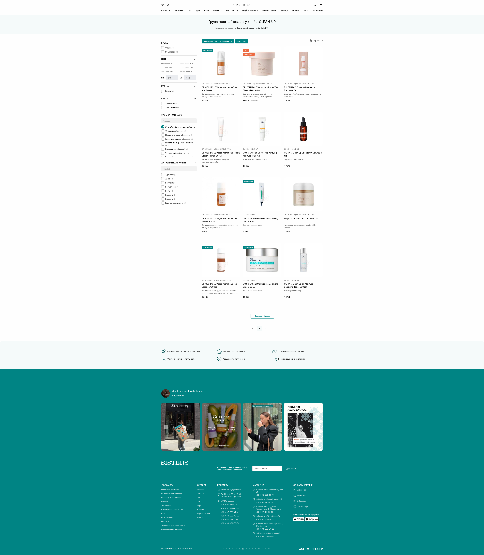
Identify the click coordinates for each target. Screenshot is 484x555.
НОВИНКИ (217, 10)
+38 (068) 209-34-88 (265, 529)
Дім (198, 501)
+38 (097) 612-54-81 (229, 504)
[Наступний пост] (318, 427)
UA (162, 5)
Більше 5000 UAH (186, 71)
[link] (321, 5)
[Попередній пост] (166, 427)
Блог (163, 513)
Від (162, 78)
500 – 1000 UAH (167, 71)
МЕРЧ (206, 10)
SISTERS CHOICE (269, 10)
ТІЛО (189, 10)
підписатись (290, 468)
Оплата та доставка (170, 490)
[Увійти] (315, 5)
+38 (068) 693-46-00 (230, 516)
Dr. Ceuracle (207, 84)
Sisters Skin (301, 495)
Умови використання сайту (173, 525)
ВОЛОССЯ (165, 10)
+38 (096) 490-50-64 (230, 523)
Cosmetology (302, 506)
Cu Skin (246, 149)
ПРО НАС (296, 10)
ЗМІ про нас (166, 505)
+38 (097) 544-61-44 (265, 519)
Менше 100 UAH (167, 64)
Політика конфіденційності (172, 529)
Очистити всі (241, 41)
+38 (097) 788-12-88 (230, 508)
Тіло (198, 497)
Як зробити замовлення (171, 494)
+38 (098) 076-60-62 (265, 536)
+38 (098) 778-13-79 (265, 495)
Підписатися (178, 395)
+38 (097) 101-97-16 (264, 512)
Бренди (200, 517)
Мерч (199, 505)
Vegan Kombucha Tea (222, 84)
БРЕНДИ (284, 10)
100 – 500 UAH (166, 68)
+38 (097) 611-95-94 (264, 502)
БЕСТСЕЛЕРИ (232, 10)
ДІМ (198, 10)
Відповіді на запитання (171, 497)
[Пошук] (168, 5)
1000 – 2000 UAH (186, 64)
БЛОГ (306, 10)
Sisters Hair (301, 490)
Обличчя (200, 494)
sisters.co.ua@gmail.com (231, 490)
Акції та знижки (203, 513)
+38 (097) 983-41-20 (229, 512)
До (181, 78)
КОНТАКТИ (318, 10)
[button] (218, 41)
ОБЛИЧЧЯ (178, 10)
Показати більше (262, 316)
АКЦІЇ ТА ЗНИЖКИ (250, 10)
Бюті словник (167, 517)
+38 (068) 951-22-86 (229, 519)
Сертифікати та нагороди (172, 509)
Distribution (301, 501)
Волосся (200, 490)
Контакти (165, 521)
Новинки (200, 509)
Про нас (164, 501)
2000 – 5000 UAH (186, 68)
